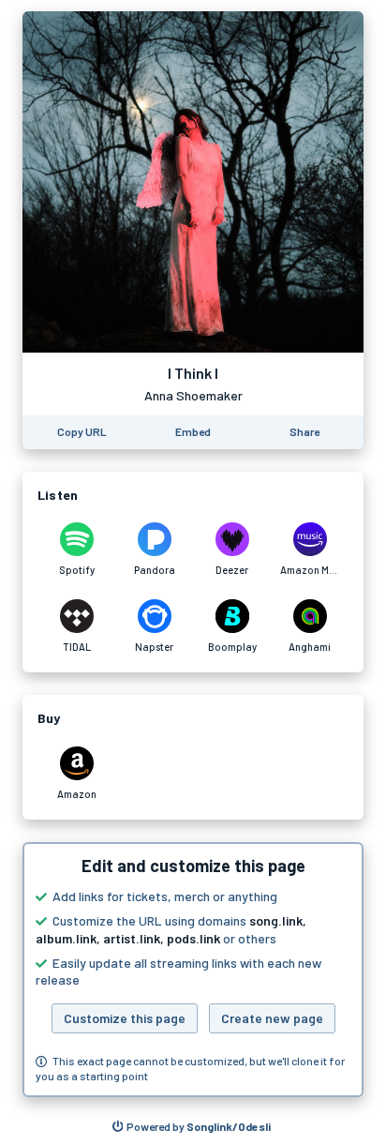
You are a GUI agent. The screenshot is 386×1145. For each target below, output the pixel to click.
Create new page (272, 1018)
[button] (193, 969)
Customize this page (125, 1018)
